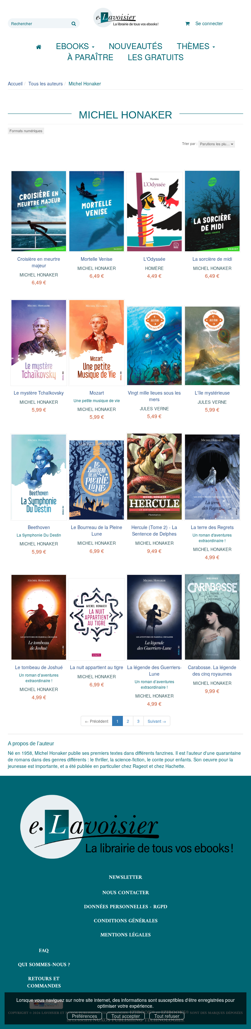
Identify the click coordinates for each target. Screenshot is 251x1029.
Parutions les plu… (215, 143)
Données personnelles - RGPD (125, 907)
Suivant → (157, 721)
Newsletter (125, 877)
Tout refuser (166, 1016)
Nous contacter (125, 892)
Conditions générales (126, 921)
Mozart (97, 392)
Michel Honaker (39, 275)
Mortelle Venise (96, 259)
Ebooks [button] (73, 45)
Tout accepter (125, 1016)
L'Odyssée (154, 259)
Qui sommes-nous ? (44, 964)
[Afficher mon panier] (187, 23)
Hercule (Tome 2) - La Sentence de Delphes (154, 530)
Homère (154, 268)
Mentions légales (125, 935)
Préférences (84, 1016)
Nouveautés (135, 45)
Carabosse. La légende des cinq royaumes (212, 670)
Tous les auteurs (45, 83)
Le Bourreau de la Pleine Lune (96, 530)
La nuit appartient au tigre (96, 667)
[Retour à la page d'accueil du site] (125, 17)
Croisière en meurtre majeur (38, 262)
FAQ (44, 950)
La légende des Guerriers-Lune (154, 670)
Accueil (15, 83)
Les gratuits (156, 56)
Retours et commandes (44, 982)
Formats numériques (25, 130)
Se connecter (209, 23)
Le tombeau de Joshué (39, 667)
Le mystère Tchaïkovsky (39, 392)
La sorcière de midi (212, 259)
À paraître (90, 56)
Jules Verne (154, 408)
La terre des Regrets (212, 527)
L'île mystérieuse (212, 392)
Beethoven (39, 527)
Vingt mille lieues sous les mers (154, 395)
